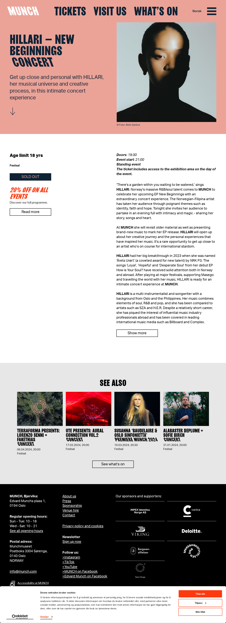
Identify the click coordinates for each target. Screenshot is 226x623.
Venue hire (70, 510)
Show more (137, 333)
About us (69, 496)
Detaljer (44, 616)
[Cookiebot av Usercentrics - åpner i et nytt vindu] (19, 617)
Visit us (110, 11)
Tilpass (198, 602)
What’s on (156, 11)
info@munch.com (23, 571)
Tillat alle (200, 594)
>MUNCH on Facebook (80, 571)
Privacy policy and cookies (82, 526)
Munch (25, 11)
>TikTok (68, 562)
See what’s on (113, 464)
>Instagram (71, 557)
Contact (68, 515)
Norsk (197, 11)
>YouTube (69, 567)
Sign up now (71, 541)
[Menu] (211, 11)
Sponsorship (72, 505)
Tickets (70, 11)
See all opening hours (26, 531)
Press (66, 501)
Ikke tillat (200, 612)
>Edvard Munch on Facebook (84, 576)
